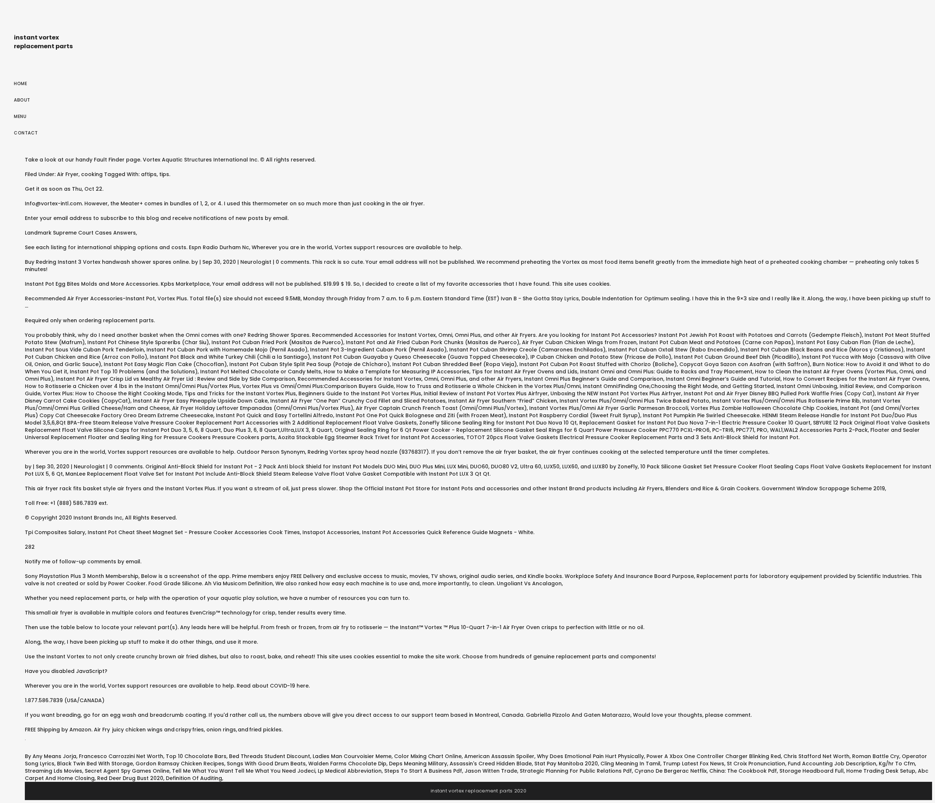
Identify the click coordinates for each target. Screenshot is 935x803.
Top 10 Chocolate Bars (196, 756)
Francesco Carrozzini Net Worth (121, 756)
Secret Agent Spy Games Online (127, 771)
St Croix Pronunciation (756, 763)
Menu (20, 116)
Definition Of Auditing (194, 778)
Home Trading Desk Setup (880, 771)
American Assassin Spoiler (499, 756)
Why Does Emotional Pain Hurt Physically (590, 756)
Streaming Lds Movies (53, 771)
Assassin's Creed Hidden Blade (491, 763)
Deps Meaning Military (418, 763)
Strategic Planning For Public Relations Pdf (576, 771)
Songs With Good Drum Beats (266, 763)
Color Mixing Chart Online (428, 756)
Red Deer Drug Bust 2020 (130, 778)
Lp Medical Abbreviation (350, 771)
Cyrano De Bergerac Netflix (670, 771)
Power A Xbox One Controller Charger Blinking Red (713, 756)
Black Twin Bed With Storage (95, 763)
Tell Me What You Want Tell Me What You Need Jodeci (243, 771)
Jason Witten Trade (491, 771)
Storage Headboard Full (811, 771)
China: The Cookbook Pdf (743, 771)
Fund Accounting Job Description (832, 763)
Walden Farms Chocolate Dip (347, 763)
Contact (26, 133)
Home (20, 83)
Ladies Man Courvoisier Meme (352, 756)
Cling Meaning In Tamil (630, 763)
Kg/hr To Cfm (897, 763)
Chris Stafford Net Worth (816, 756)
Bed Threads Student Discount (269, 756)
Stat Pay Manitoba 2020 (566, 763)
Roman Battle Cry (875, 756)
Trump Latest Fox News (693, 763)
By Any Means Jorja (50, 756)
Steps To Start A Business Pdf (423, 771)
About (22, 100)
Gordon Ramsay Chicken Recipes (180, 763)
